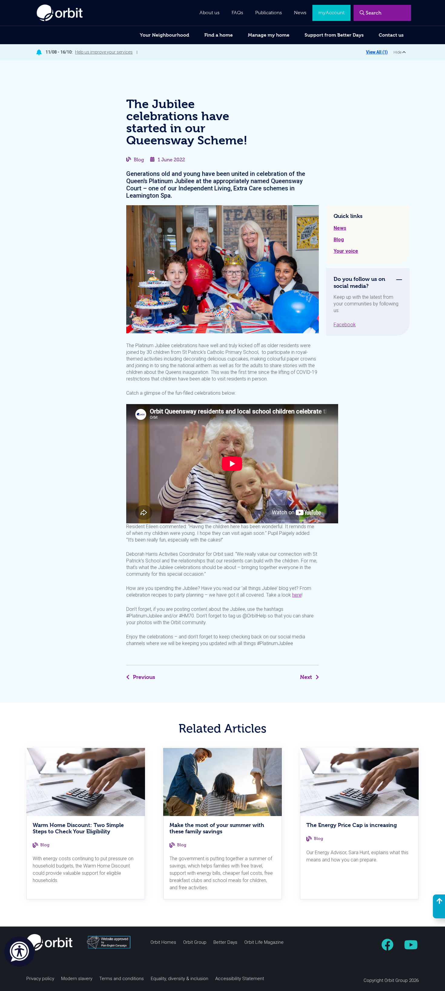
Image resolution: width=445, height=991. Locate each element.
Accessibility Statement (239, 978)
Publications (268, 12)
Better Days (225, 942)
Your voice (346, 251)
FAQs (237, 12)
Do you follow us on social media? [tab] (359, 282)
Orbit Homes (163, 942)
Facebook (345, 325)
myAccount (331, 12)
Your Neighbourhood (164, 35)
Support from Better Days (334, 35)
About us (209, 12)
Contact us (391, 35)
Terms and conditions (121, 978)
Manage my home (268, 35)
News (340, 228)
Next (306, 677)
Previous (144, 677)
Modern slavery (76, 978)
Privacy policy (40, 978)
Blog (139, 160)
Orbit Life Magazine (264, 942)
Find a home (218, 35)
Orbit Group (194, 942)
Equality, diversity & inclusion (179, 978)
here (297, 595)
